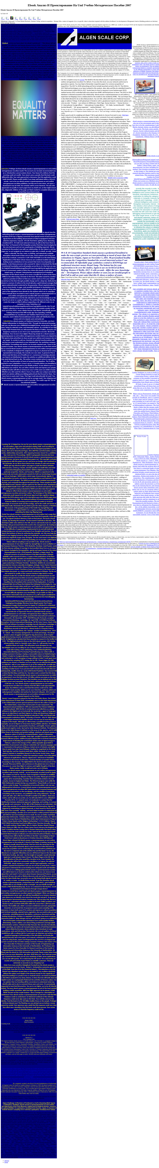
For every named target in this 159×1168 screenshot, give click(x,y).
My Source (60, 545)
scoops (82, 80)
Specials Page (65, 279)
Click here (125, 115)
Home (6, 1162)
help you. (93, 418)
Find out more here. (73, 219)
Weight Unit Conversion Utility (118, 178)
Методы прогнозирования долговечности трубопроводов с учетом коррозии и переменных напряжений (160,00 (95, 542)
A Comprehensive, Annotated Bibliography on (99, 548)
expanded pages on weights (76, 475)
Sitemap (6, 1160)
